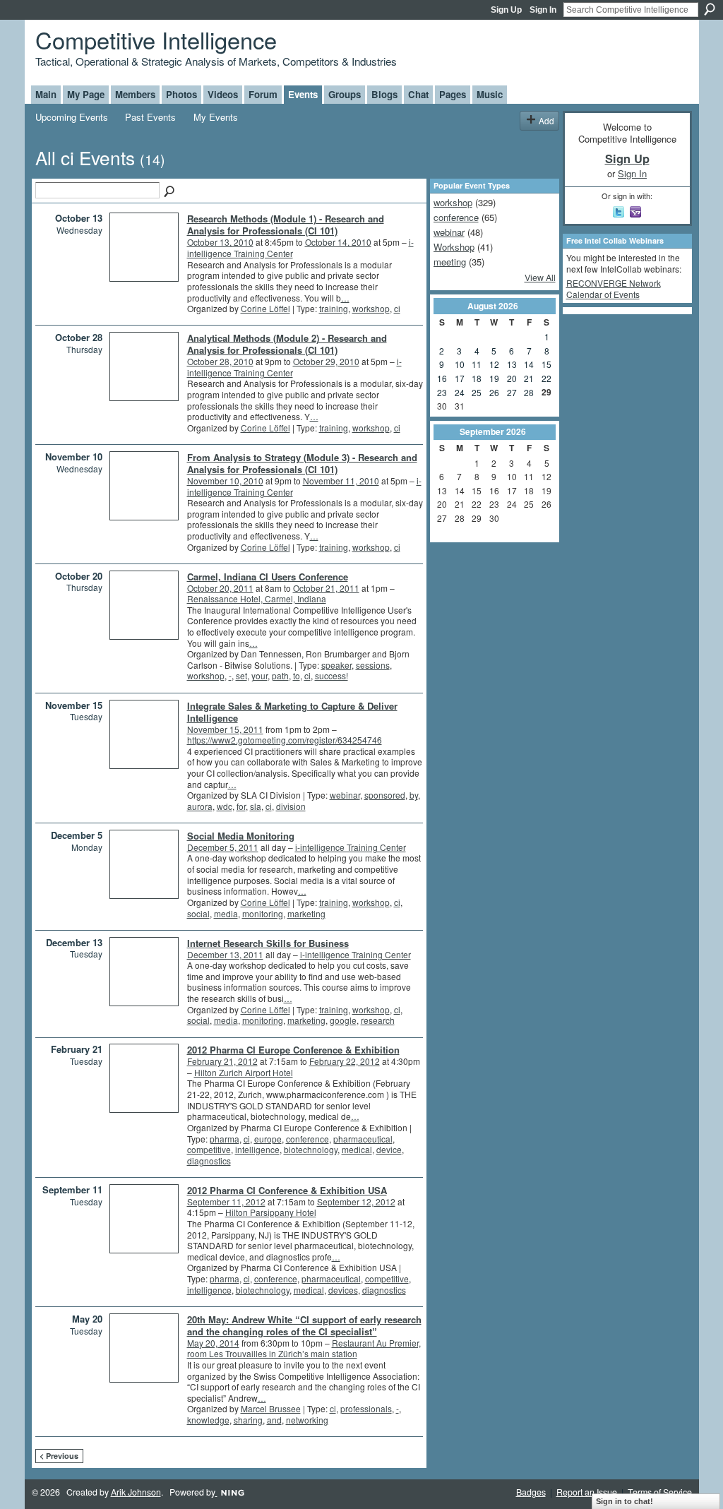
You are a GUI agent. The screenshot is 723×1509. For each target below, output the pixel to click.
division (291, 806)
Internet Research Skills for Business (268, 943)
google (343, 1020)
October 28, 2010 (220, 361)
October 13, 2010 (220, 242)
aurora (200, 806)
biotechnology (310, 1149)
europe (268, 1139)
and (274, 1420)
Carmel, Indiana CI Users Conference (267, 576)
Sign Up (506, 10)
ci (397, 308)
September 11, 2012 (226, 1201)
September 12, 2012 (356, 1201)
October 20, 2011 (220, 588)
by (414, 795)
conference (307, 1139)
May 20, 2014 (213, 1343)
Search (709, 9)
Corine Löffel (265, 308)
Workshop (454, 247)
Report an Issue (586, 1492)
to (296, 675)
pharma (224, 1139)
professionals (366, 1408)
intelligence (257, 1149)
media (226, 913)
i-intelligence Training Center (350, 847)
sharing (248, 1420)
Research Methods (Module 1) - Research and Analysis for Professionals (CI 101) (285, 224)
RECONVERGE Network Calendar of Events (613, 288)
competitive (209, 1149)
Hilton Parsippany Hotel (270, 1212)
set (241, 675)
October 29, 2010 (326, 361)
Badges (531, 1492)
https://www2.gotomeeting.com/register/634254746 (284, 740)
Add (546, 120)
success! (331, 675)
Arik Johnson (136, 1492)
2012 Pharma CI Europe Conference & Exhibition (293, 1049)
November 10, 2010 (225, 481)
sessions (373, 665)
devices (343, 1290)
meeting (450, 261)
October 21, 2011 (326, 588)
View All (540, 277)
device (389, 1149)
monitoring (262, 913)
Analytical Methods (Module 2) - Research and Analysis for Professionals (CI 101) (287, 344)
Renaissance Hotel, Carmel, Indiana (256, 598)
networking (307, 1420)
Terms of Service (660, 1492)
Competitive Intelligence (156, 39)
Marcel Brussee (271, 1408)
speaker (336, 665)
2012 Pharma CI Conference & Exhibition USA (287, 1190)
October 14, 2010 (338, 242)
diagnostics (209, 1161)
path (280, 675)
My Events (215, 117)
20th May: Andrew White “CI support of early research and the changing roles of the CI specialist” (304, 1325)
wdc (224, 806)
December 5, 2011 (222, 847)
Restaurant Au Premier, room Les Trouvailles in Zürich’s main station (304, 1348)
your (259, 675)
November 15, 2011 (225, 729)
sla (255, 806)
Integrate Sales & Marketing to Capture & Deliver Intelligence (292, 711)
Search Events (170, 192)
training (333, 308)
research (378, 1020)
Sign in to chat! (624, 1501)
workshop (371, 308)
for (241, 806)
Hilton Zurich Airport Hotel (243, 1072)
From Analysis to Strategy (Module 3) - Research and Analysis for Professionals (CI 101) (302, 463)
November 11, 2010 (341, 481)
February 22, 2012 (344, 1061)
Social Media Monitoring (240, 835)
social (198, 913)
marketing (306, 913)
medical (357, 1149)
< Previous (59, 1455)
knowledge (208, 1420)
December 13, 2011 (225, 954)
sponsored (384, 795)
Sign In (543, 10)
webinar (345, 795)
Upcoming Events (71, 117)
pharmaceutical (363, 1139)
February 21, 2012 (222, 1061)
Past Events (150, 117)
